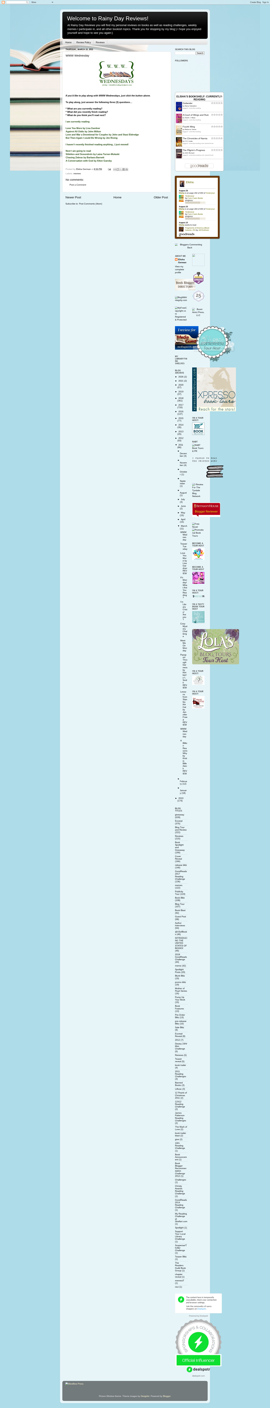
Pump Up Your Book (180, 998)
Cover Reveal (178, 857)
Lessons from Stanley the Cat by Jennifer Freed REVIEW (183, 708)
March (184, 526)
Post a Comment (78, 185)
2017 (180, 405)
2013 (180, 431)
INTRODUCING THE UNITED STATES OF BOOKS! (181, 943)
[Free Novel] (198, 527)
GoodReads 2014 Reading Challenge (181, 1204)
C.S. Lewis (188, 141)
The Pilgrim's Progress (194, 150)
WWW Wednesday (77, 55)
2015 (180, 418)
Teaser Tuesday (183, 546)
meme (178, 966)
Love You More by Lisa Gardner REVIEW (183, 563)
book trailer (180, 1065)
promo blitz (180, 982)
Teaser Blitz (181, 1257)
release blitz (181, 865)
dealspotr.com (198, 1375)
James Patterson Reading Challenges (180, 1117)
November (183, 464)
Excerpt (178, 821)
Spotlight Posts (179, 970)
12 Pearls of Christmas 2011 (181, 1095)
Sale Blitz (179, 1027)
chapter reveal (178, 1275)
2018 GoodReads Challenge (181, 957)
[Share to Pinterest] (126, 169)
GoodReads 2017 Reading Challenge (181, 875)
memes (77, 173)
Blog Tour (180, 904)
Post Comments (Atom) (90, 204)
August (183, 493)
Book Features (179, 1007)
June (183, 506)
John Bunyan (190, 153)
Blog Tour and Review (181, 828)
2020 (180, 385)
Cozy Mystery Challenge (183, 630)
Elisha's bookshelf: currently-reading (199, 98)
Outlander (187, 103)
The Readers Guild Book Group (180, 1267)
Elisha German (182, 261)
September (183, 482)
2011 (180, 445)
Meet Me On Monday (183, 645)
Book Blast (180, 910)
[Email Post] (109, 169)
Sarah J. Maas (190, 118)
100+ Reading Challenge (180, 1145)
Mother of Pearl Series (181, 989)
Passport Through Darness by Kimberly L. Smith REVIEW (183, 671)
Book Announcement (181, 1157)
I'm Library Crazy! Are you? (183, 611)
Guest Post (180, 916)
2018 (180, 398)
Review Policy (83, 42)
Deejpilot (145, 1396)
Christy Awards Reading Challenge (180, 1190)
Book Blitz (180, 898)
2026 (181, 377)
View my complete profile (179, 269)
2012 (180, 438)
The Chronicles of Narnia (195, 138)
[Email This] (114, 169)
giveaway (179, 815)
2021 (181, 381)
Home (68, 42)
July (183, 499)
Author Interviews (180, 924)
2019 (180, 391)
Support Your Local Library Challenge (180, 1235)
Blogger (166, 1396)
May (183, 513)
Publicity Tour (179, 892)
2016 (180, 411)
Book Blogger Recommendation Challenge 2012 (180, 1169)
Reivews (179, 1055)
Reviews (100, 42)
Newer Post (73, 197)
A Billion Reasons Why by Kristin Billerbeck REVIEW (183, 757)
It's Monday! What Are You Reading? (183, 587)
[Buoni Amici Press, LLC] (198, 315)
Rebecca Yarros (190, 129)
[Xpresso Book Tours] (214, 410)
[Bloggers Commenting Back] (190, 247)
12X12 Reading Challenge (180, 1104)
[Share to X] (120, 169)
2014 (180, 425)
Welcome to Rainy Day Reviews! (107, 18)
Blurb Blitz (180, 976)
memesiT (179, 1280)
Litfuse (178, 1089)
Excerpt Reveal (178, 1035)
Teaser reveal (178, 1060)
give (177, 1139)
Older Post (161, 197)
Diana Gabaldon (191, 106)
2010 (180, 798)
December (183, 454)
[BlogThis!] (117, 169)
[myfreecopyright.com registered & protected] (181, 320)
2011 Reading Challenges (180, 1074)
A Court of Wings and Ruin (196, 115)
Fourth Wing (189, 127)
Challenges (180, 1180)
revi (177, 1287)
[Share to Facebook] (123, 169)
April (183, 519)
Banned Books (179, 1084)
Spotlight (179, 1228)
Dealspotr (204, 1316)
